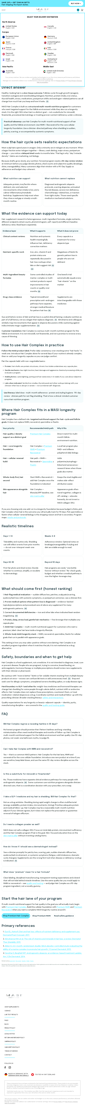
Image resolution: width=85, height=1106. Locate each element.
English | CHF (51, 61)
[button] (3, 10)
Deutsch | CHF (52, 62)
